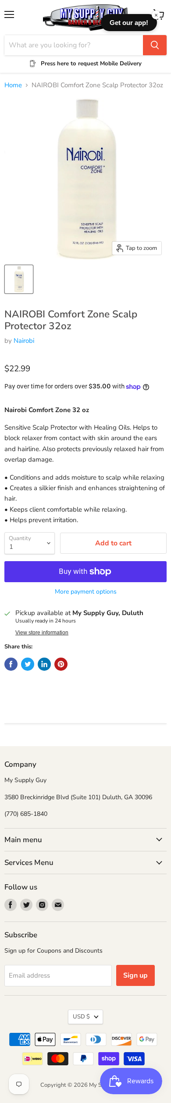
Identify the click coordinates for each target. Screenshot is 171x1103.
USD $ (81, 1017)
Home (13, 85)
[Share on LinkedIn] (44, 664)
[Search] (155, 45)
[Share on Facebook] (11, 664)
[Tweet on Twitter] (27, 664)
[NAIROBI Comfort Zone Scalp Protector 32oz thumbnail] (19, 279)
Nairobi (24, 340)
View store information (41, 633)
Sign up (135, 975)
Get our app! (129, 22)
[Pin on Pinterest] (61, 664)
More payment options (86, 591)
